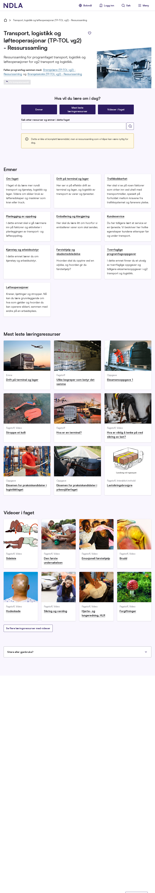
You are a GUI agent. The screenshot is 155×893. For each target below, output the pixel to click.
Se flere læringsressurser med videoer (28, 628)
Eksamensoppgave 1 (120, 379)
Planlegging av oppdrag (21, 216)
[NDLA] (13, 5)
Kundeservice (115, 216)
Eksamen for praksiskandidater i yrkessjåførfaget (76, 487)
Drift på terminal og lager (72, 178)
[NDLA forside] (5, 20)
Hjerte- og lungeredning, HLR (93, 613)
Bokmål (87, 5)
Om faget (12, 178)
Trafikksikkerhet (117, 178)
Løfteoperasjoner (17, 287)
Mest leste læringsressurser (77, 109)
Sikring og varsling (55, 611)
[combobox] (73, 126)
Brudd (123, 558)
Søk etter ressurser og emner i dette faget (45, 119)
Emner (39, 109)
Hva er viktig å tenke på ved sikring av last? (125, 434)
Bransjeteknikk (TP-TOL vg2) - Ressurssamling (55, 74)
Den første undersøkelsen (53, 560)
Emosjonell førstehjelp (96, 558)
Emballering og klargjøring (72, 216)
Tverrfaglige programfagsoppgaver (121, 251)
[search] (130, 126)
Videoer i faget (115, 109)
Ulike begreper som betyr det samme (75, 382)
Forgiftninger (128, 611)
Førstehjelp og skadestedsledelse (68, 251)
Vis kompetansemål (19, 82)
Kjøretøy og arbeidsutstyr (22, 249)
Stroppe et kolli (16, 432)
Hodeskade (13, 611)
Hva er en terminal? (69, 432)
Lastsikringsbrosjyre (119, 485)
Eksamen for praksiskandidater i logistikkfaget (26, 487)
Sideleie (11, 558)
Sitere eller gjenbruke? (20, 651)
